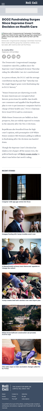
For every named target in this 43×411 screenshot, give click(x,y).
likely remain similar (29, 154)
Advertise (24, 394)
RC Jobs (24, 396)
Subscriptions (25, 399)
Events (4, 396)
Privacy (14, 396)
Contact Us (15, 394)
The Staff (14, 399)
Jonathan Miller (9, 50)
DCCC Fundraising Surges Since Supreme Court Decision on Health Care (21, 23)
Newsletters (5, 399)
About (3, 394)
